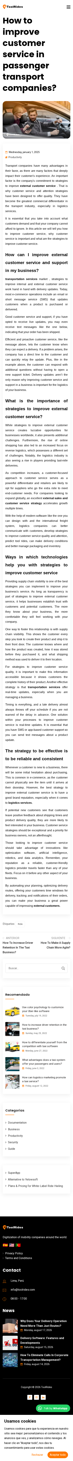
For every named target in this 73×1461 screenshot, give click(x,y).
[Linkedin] (43, 1397)
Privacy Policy (14, 1253)
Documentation (17, 1122)
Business (14, 1129)
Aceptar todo (58, 1454)
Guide (11, 1148)
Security (13, 1142)
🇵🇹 (18, 1245)
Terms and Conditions (18, 1258)
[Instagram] (36, 1397)
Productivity (15, 157)
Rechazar (37, 1454)
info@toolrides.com (23, 1289)
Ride (20, 924)
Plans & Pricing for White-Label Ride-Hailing (35, 1186)
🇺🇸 (12, 1245)
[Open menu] (36, 7)
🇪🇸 (6, 1245)
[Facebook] (29, 1397)
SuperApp (14, 1172)
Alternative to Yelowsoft (23, 1179)
